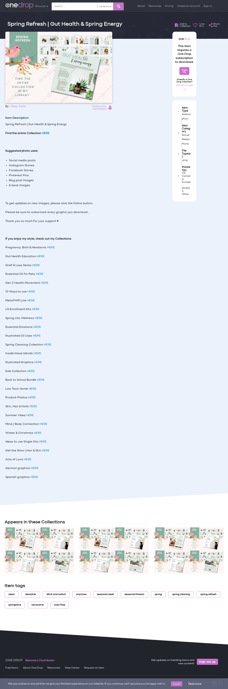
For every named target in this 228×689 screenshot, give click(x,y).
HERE (51, 247)
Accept (176, 683)
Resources (155, 6)
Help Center (72, 668)
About (141, 6)
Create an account (188, 6)
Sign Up (184, 71)
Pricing (169, 6)
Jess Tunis (18, 106)
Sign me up (207, 661)
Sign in (208, 6)
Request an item (94, 668)
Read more (194, 684)
